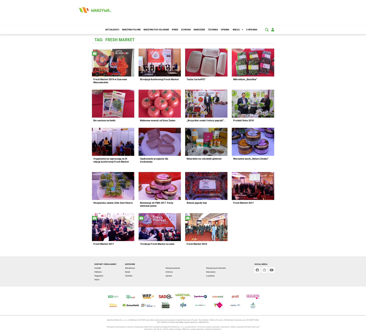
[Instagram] (264, 270)
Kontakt (98, 268)
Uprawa (225, 30)
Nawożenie (199, 30)
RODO (97, 280)
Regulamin (99, 276)
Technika (213, 30)
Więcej (236, 30)
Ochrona (186, 30)
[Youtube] (271, 270)
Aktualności (112, 30)
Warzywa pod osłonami (156, 30)
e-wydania (251, 30)
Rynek (175, 30)
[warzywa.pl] (95, 10)
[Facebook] (257, 270)
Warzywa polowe (131, 30)
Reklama (98, 272)
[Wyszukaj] (266, 29)
